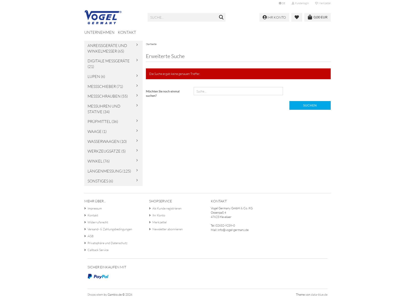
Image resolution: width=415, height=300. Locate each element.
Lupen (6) (96, 76)
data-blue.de (319, 294)
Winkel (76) (99, 161)
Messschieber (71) (105, 86)
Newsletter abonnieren (167, 229)
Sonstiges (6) (100, 181)
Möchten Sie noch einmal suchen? (163, 93)
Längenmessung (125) (109, 171)
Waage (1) (97, 131)
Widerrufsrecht (98, 222)
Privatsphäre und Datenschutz (107, 243)
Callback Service (98, 250)
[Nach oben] (403, 293)
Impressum (95, 208)
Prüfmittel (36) (103, 121)
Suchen (310, 105)
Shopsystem (95, 294)
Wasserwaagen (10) (107, 141)
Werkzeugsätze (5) (107, 151)
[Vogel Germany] (112, 17)
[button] (282, 3)
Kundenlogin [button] (301, 3)
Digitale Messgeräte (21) (109, 63)
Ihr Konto (158, 215)
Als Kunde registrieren (167, 208)
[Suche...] (221, 17)
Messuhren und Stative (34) (104, 109)
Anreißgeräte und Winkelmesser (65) (107, 48)
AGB (91, 236)
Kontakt (127, 32)
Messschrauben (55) (108, 96)
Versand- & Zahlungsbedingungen (110, 229)
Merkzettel (324, 3)
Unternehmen (99, 32)
